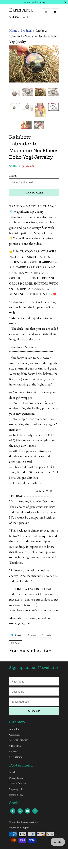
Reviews (13, 751)
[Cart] (55, 12)
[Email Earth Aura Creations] (35, 811)
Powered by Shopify (19, 827)
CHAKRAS (15, 746)
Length (13, 175)
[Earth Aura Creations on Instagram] (27, 811)
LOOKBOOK (16, 757)
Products (26, 31)
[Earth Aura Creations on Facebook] (12, 811)
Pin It (48, 634)
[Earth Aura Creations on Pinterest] (20, 811)
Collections (14, 734)
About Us (14, 729)
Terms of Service (17, 783)
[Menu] (46, 12)
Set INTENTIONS (18, 740)
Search (12, 772)
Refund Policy (16, 794)
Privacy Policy (16, 778)
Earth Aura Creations (21, 13)
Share (33, 634)
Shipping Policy (17, 789)
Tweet (18, 634)
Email (17, 643)
